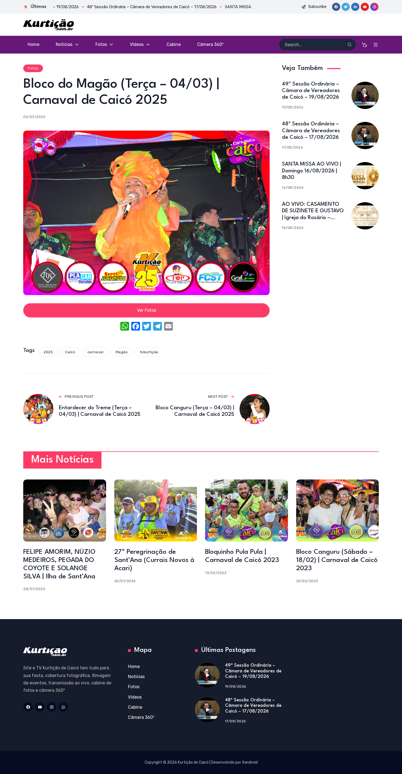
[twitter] (346, 7)
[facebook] (336, 7)
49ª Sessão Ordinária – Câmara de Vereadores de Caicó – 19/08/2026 (311, 90)
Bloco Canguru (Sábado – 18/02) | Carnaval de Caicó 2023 (337, 560)
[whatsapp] (63, 707)
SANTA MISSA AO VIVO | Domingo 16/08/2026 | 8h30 (311, 170)
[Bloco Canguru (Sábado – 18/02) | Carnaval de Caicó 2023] (337, 510)
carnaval (95, 352)
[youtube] (365, 7)
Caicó (70, 352)
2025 (48, 352)
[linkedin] (355, 7)
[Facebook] (135, 327)
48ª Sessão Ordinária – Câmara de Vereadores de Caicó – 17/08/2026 (311, 130)
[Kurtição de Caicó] (48, 24)
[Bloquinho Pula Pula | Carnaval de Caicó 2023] (246, 510)
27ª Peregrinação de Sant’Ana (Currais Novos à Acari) (154, 560)
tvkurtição (149, 352)
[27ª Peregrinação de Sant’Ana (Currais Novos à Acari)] (155, 510)
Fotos (33, 68)
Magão (122, 352)
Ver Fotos (146, 310)
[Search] (349, 44)
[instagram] (374, 7)
